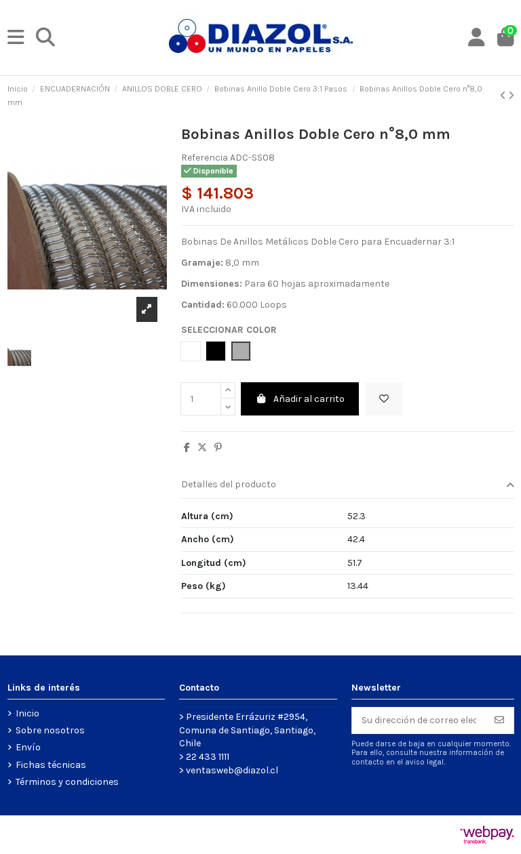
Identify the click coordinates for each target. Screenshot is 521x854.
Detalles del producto (228, 484)
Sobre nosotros (50, 730)
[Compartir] (187, 447)
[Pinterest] (218, 447)
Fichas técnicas (51, 765)
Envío (28, 747)
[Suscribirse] (499, 720)
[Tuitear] (202, 447)
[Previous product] (504, 96)
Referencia (204, 157)
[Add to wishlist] (384, 398)
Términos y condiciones (67, 782)
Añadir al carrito (309, 399)
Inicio (27, 713)
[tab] (347, 485)
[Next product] (511, 96)
